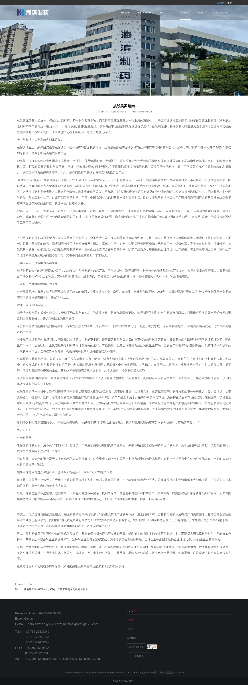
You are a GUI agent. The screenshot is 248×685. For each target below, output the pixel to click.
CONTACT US (220, 12)
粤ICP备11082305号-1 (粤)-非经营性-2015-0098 (159, 672)
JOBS (201, 12)
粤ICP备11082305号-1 (124, 680)
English (220, 2)
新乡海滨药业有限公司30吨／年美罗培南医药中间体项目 (56, 589)
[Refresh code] (152, 646)
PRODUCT (166, 12)
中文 (229, 2)
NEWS (185, 12)
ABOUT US (144, 12)
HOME (125, 12)
